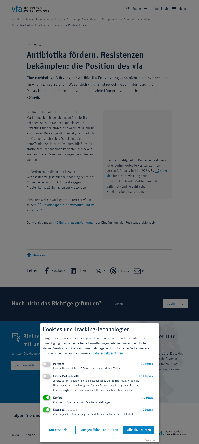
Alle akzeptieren (139, 430)
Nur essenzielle (60, 430)
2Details (146, 364)
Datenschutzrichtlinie (107, 353)
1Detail (147, 397)
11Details (146, 376)
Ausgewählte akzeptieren (99, 430)
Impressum (150, 440)
